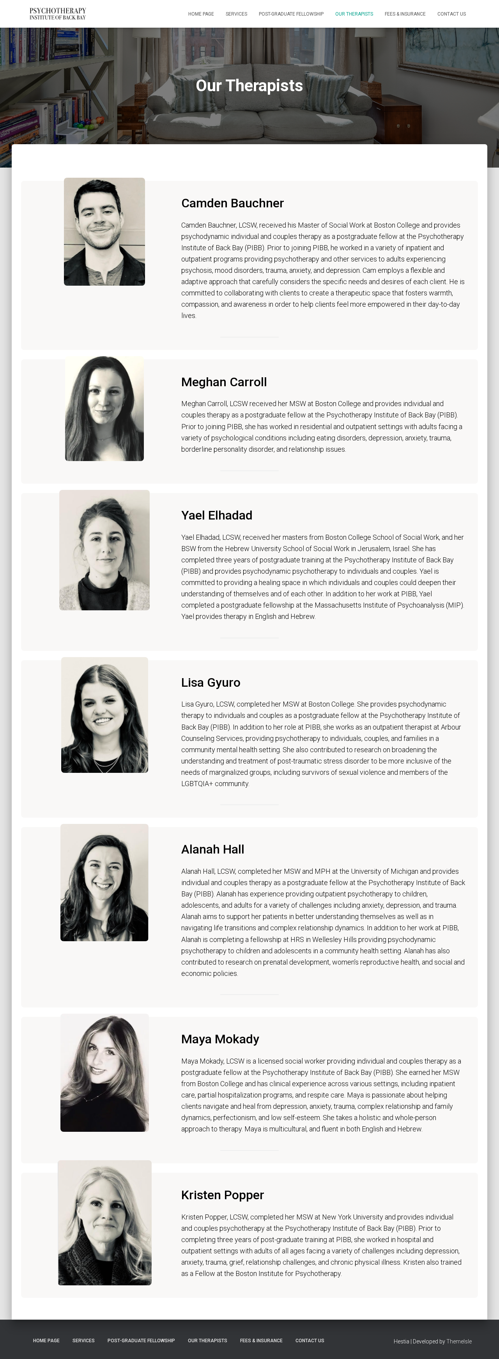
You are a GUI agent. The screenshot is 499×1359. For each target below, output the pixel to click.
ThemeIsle (459, 1341)
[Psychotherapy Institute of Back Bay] (57, 14)
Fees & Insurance (405, 14)
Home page (201, 14)
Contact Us (451, 14)
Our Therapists (354, 14)
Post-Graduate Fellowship (291, 14)
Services (236, 14)
